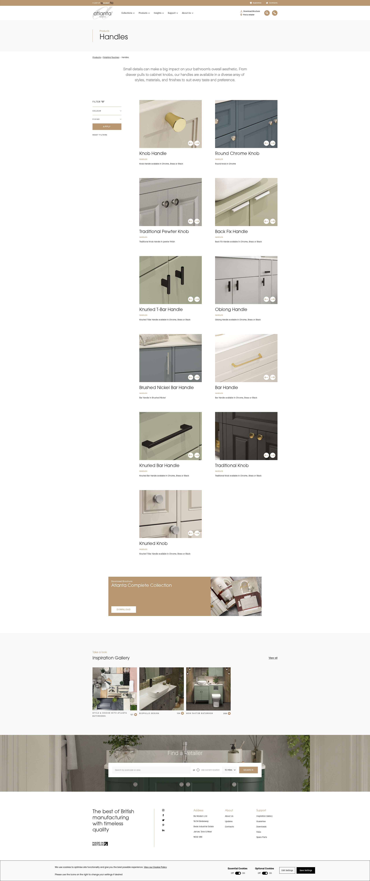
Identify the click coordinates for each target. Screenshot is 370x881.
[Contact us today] (275, 13)
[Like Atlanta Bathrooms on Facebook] (163, 815)
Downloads (261, 826)
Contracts (273, 3)
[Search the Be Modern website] (267, 13)
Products (143, 13)
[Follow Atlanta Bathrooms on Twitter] (163, 820)
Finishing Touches (111, 57)
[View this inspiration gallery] (114, 688)
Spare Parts (261, 837)
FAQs (258, 832)
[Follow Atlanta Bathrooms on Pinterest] (163, 825)
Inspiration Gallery (264, 816)
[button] (190, 143)
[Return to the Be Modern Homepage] (102, 13)
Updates (229, 821)
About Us (186, 13)
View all (273, 658)
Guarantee (257, 3)
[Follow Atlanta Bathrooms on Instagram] (163, 810)
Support (172, 13)
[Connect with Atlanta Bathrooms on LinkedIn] (163, 830)
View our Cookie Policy (155, 867)
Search (249, 770)
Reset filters (99, 135)
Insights (157, 13)
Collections (126, 13)
